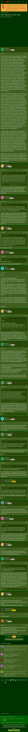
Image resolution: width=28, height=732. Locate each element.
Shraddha (6, 667)
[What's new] (23, 1)
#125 (26, 256)
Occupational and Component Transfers (18, 649)
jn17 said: (4, 318)
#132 (26, 463)
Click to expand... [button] (14, 184)
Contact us (3, 718)
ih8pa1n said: (4, 173)
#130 (26, 423)
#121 (26, 53)
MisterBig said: (5, 204)
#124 (26, 232)
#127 (26, 315)
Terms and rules (10, 718)
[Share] (24, 54)
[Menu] (2, 1)
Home (2, 720)
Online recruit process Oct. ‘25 (12, 654)
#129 (26, 386)
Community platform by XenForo (12, 722)
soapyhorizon (6, 674)
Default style (4, 716)
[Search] (26, 1)
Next (18, 636)
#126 (26, 272)
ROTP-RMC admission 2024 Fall (12, 665)
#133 (26, 485)
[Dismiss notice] (25, 5)
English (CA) (12, 716)
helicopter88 (6, 661)
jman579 (4, 16)
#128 (26, 348)
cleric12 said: (4, 525)
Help (22, 718)
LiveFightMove (6, 649)
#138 (26, 598)
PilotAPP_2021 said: (6, 466)
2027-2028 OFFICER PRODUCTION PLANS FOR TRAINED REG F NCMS (15, 647)
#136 (26, 548)
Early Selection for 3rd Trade (12, 660)
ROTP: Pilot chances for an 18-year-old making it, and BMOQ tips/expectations (15, 672)
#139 (26, 614)
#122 (26, 170)
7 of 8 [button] (14, 636)
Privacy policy (17, 718)
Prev (10, 636)
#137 (26, 563)
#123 (26, 201)
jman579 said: (4, 235)
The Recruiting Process (13, 655)
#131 (26, 438)
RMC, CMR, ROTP (12, 661)
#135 (26, 522)
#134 (26, 507)
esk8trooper (6, 655)
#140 (26, 625)
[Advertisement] (14, 32)
